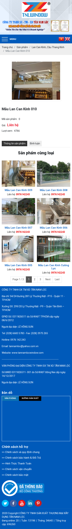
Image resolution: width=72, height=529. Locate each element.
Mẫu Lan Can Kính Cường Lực (53, 267)
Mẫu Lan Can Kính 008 (53, 190)
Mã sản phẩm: (9, 119)
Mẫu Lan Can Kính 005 (18, 265)
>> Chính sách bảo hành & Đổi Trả (21, 457)
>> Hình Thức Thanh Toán (16, 463)
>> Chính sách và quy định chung (20, 452)
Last (57, 279)
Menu (13, 39)
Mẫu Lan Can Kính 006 (53, 227)
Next (48, 279)
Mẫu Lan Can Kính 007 (18, 227)
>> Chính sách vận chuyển (17, 469)
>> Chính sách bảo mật (15, 475)
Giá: (4, 125)
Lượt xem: (7, 130)
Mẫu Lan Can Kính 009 (18, 190)
